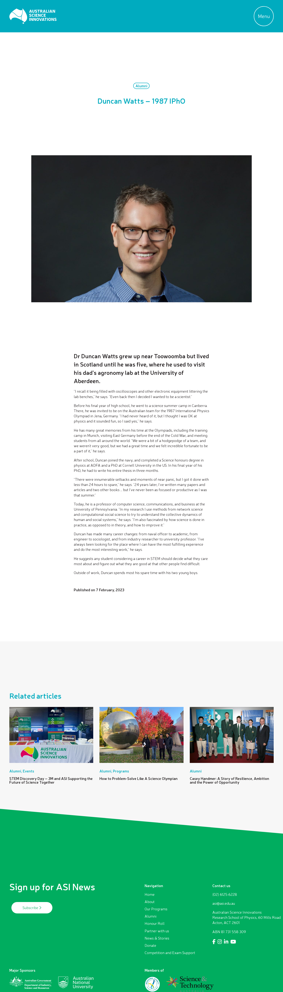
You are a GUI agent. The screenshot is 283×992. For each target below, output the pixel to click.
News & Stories (157, 938)
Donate (150, 945)
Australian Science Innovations (33, 16)
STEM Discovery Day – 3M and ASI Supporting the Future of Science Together (51, 780)
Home (150, 894)
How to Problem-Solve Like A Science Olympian (138, 778)
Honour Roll (154, 923)
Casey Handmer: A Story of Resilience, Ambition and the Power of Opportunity (229, 780)
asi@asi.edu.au (223, 903)
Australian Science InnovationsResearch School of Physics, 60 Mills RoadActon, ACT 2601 (246, 917)
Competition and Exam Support (170, 952)
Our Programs (156, 909)
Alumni (150, 916)
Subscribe (31, 907)
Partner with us (157, 931)
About (150, 901)
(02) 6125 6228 (224, 894)
